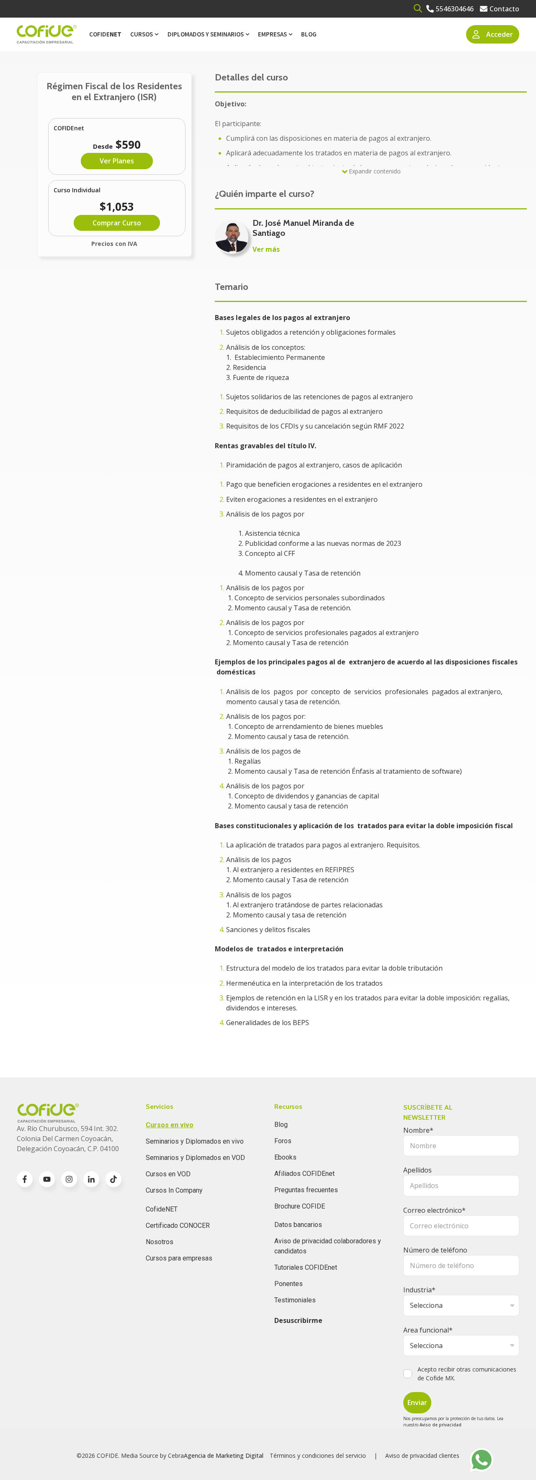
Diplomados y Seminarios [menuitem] (206, 34)
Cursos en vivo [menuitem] (169, 1125)
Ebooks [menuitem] (285, 1157)
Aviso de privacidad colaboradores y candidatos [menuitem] (327, 1246)
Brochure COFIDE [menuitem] (299, 1206)
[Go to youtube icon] (47, 1179)
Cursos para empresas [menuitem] (179, 1258)
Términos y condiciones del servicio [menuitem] (318, 1455)
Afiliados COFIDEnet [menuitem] (304, 1174)
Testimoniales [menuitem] (295, 1300)
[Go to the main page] (47, 34)
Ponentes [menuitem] (288, 1284)
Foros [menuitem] (282, 1141)
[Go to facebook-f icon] (25, 1179)
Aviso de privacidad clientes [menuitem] (422, 1455)
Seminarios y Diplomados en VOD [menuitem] (195, 1158)
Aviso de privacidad (440, 1425)
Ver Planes (117, 160)
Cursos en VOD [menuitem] (168, 1174)
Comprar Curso (117, 222)
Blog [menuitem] (309, 34)
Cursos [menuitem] (141, 34)
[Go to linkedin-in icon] (91, 1179)
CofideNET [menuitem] (162, 1209)
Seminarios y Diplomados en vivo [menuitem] (195, 1141)
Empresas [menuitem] (272, 34)
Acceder (499, 34)
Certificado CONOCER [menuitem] (178, 1225)
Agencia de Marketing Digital (223, 1455)
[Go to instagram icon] (69, 1179)
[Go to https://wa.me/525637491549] (481, 1459)
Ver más (266, 249)
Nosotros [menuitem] (159, 1242)
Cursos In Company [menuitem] (174, 1190)
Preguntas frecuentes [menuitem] (306, 1190)
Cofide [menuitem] (105, 34)
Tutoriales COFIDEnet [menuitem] (305, 1267)
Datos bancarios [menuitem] (298, 1225)
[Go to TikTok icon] (113, 1179)
